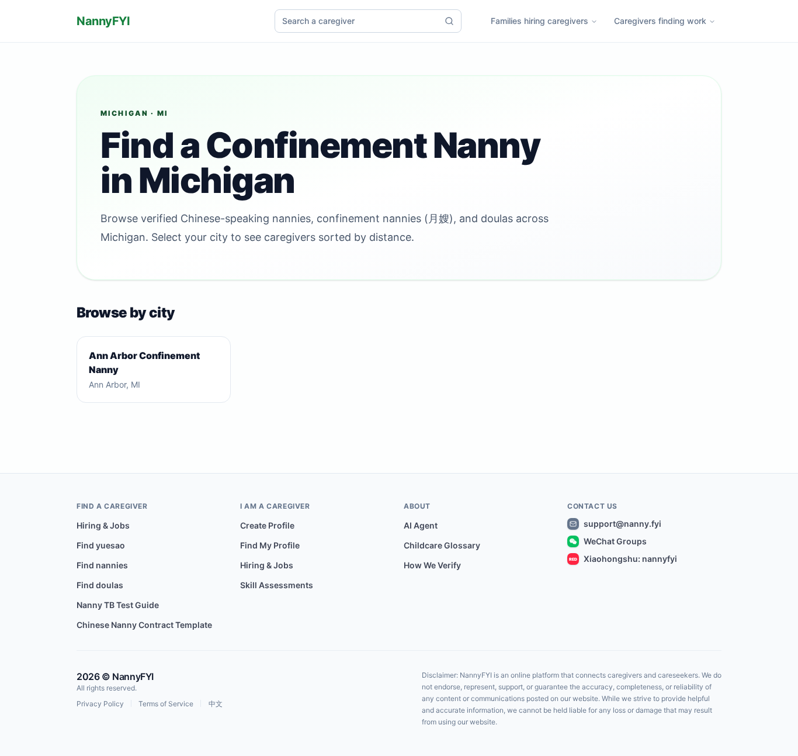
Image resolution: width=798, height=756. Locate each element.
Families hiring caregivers (539, 21)
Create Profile (267, 525)
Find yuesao (101, 545)
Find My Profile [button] (270, 545)
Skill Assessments (276, 585)
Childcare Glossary (442, 545)
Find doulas (100, 585)
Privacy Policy (100, 703)
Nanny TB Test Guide (118, 605)
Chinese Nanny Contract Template (144, 625)
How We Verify (432, 565)
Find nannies (102, 565)
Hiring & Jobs (103, 525)
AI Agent (421, 525)
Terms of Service (165, 703)
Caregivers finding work (660, 21)
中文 (216, 704)
